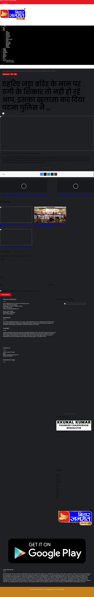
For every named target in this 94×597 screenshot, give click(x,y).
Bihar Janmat (49, 589)
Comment (3, 259)
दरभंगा (7, 38)
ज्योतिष (4, 49)
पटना (7, 31)
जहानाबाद (8, 36)
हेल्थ (4, 57)
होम (5, 26)
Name (2, 277)
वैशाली (7, 46)
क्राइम (4, 48)
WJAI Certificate (8, 60)
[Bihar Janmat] (13, 20)
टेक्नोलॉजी (5, 52)
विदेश (4, 28)
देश (3, 27)
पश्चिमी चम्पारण (9, 39)
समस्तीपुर (8, 47)
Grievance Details (10, 61)
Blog (4, 59)
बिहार (4, 30)
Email (2, 284)
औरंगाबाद (8, 32)
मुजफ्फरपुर (8, 42)
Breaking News (6, 74)
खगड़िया (7, 34)
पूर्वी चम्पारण (8, 43)
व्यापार (4, 53)
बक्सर (7, 40)
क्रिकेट (4, 56)
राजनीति (4, 51)
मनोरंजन (4, 55)
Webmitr (62, 589)
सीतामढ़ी (7, 44)
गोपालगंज (8, 35)
